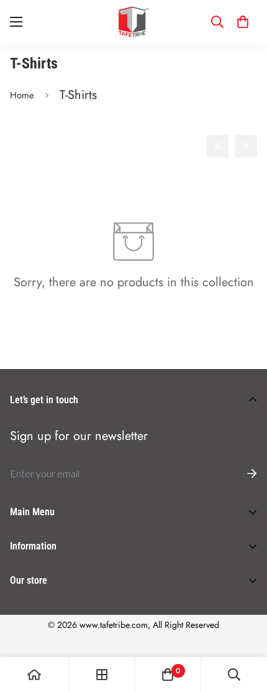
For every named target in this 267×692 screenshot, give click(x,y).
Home (22, 95)
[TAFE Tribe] (133, 22)
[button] (243, 21)
